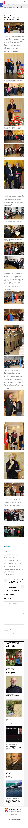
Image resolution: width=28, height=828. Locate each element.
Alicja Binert (7, 554)
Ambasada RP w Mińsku (16, 554)
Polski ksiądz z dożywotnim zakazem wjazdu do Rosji (12, 696)
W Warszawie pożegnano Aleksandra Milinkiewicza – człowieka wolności (12, 671)
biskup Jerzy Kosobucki (9, 557)
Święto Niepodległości (9, 572)
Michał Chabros (7, 568)
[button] (1, 5)
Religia (7, 694)
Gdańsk (14, 560)
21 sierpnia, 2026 (9, 698)
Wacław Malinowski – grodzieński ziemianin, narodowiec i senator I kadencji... (14, 775)
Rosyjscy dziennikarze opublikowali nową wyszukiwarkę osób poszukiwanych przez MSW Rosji (13, 748)
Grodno (18, 560)
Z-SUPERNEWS (12, 668)
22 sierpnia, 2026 (9, 673)
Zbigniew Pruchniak (8, 574)
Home (5, 4)
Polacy (21, 569)
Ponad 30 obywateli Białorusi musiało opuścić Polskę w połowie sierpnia (13, 801)
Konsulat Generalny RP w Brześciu (12, 563)
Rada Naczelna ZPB (8, 571)
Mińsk (17, 569)
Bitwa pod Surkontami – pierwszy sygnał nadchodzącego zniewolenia (14, 721)
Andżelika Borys (8, 555)
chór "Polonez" (7, 560)
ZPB (15, 574)
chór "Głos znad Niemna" (9, 558)
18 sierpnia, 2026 (9, 777)
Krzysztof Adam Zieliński (10, 566)
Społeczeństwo (11, 4)
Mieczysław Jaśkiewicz (9, 569)
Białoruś (15, 555)
